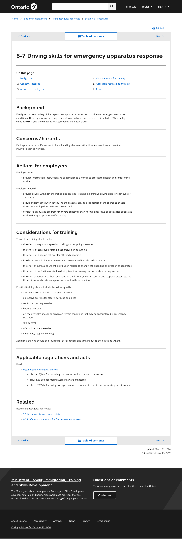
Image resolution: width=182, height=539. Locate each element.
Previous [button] (25, 36)
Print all (160, 28)
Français (131, 6)
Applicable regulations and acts (113, 83)
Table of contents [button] (98, 37)
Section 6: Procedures (96, 18)
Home (15, 18)
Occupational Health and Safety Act (40, 369)
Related (100, 89)
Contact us (104, 495)
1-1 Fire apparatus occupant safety (41, 414)
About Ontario (19, 520)
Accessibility (40, 520)
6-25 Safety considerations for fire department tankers (52, 419)
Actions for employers (32, 89)
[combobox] (84, 7)
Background (26, 78)
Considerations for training (110, 78)
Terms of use (103, 520)
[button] (112, 6)
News (72, 520)
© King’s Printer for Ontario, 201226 (31, 527)
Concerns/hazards (30, 83)
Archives (57, 520)
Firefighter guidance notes (66, 18)
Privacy (86, 520)
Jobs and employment (35, 18)
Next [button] (158, 36)
